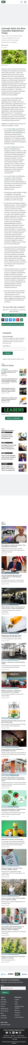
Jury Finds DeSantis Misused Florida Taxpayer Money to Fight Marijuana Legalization (9, 380)
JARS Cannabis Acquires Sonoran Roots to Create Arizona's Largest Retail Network (8, 390)
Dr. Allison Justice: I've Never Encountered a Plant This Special (9, 372)
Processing (5, 659)
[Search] (21, 2)
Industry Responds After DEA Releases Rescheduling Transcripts (12, 750)
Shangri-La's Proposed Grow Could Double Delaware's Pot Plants (13, 957)
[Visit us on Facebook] (7, 1033)
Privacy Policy (20, 1035)
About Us (13, 1035)
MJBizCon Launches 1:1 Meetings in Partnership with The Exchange (11, 691)
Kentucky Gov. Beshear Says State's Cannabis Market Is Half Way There (9, 399)
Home (3, 442)
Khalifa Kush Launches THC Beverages (12, 839)
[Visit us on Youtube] (17, 1033)
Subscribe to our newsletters (14, 315)
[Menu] (25, 2)
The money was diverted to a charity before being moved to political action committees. (12, 581)
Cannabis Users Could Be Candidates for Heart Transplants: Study (8, 447)
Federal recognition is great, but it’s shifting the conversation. (13, 932)
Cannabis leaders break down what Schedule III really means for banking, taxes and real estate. (13, 753)
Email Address (7, 346)
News (3, 432)
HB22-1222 (15, 129)
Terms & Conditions (8, 1037)
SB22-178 (15, 147)
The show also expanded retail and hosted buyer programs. (12, 694)
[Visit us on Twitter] (10, 1033)
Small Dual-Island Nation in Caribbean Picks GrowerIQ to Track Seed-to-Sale (13, 810)
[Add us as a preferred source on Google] (21, 319)
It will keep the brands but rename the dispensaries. (11, 611)
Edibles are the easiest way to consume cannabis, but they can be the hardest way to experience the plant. (12, 550)
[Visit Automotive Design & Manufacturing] (24, 974)
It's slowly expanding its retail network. (11, 638)
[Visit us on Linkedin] (13, 1033)
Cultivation (5, 954)
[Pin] (17, 319)
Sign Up (5, 992)
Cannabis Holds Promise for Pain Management (7, 436)
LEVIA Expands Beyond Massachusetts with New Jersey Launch (13, 721)
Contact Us (6, 1035)
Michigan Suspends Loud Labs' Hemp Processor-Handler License (11, 868)
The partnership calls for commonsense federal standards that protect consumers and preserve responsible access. (13, 784)
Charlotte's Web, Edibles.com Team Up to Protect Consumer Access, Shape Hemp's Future (13, 779)
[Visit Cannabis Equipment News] (17, 974)
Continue (8, 353)
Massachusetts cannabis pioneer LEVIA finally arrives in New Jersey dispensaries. (13, 725)
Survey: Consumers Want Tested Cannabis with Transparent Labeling (13, 899)
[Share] (6, 319)
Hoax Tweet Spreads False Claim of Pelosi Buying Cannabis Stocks (8, 457)
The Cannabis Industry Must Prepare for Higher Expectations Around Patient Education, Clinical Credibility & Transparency (12, 928)
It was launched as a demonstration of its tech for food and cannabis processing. (13, 666)
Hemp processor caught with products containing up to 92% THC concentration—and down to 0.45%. (13, 873)
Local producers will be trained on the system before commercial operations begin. (13, 813)
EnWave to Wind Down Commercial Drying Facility (13, 663)
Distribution (5, 604)
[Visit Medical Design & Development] (3, 974)
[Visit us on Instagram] (20, 1033)
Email (2, 985)
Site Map (14, 1039)
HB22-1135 (15, 176)
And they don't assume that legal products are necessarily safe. (13, 902)
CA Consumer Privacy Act (20, 1037)
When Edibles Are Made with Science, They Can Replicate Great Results (8, 468)
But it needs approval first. (8, 960)
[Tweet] (14, 319)
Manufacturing (6, 718)
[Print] (2, 319)
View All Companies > (14, 418)
